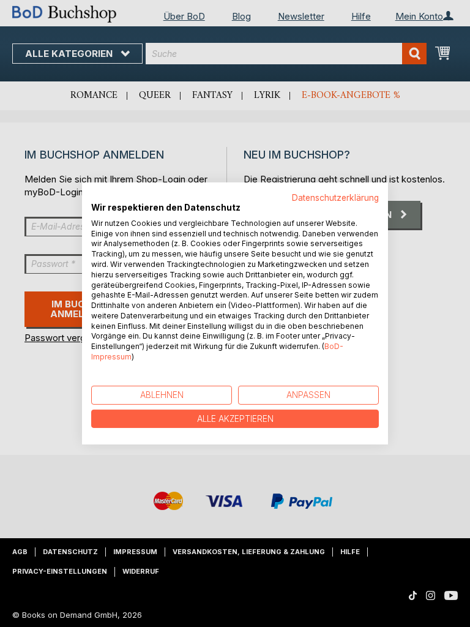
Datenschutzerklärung (335, 198)
